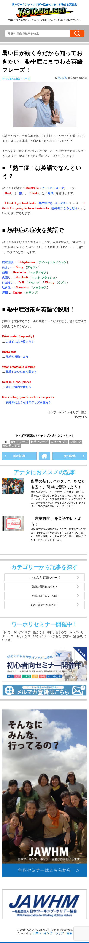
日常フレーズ (39, 441)
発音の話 (75, 441)
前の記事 (19, 456)
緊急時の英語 (11, 445)
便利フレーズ (19, 441)
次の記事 (70, 456)
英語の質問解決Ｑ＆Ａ (44, 586)
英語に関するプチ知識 (44, 595)
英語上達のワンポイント (44, 604)
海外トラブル (59, 441)
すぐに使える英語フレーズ (44, 577)
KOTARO (63, 78)
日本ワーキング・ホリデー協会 (52, 933)
